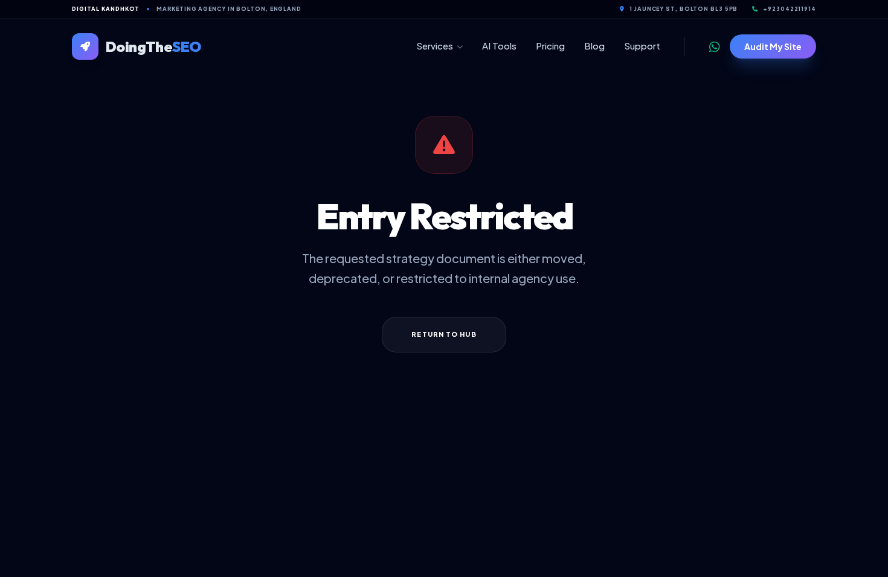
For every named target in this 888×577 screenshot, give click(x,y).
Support (642, 45)
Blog (594, 45)
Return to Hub (443, 334)
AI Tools (499, 45)
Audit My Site (773, 46)
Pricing (550, 45)
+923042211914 (789, 8)
